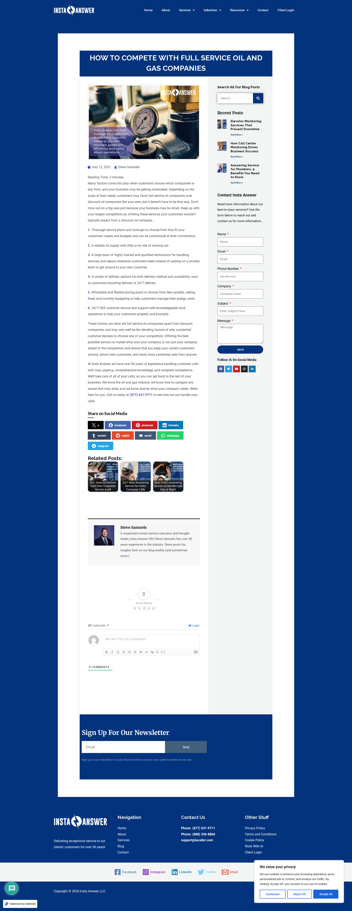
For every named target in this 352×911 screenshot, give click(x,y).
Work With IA (254, 846)
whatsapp (173, 435)
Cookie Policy (254, 840)
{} (157, 651)
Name (222, 234)
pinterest (147, 425)
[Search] (258, 98)
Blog (121, 846)
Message (224, 321)
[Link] (152, 652)
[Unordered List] (135, 652)
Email (221, 251)
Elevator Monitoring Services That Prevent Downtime (246, 125)
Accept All (325, 894)
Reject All (299, 894)
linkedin (173, 425)
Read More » (237, 134)
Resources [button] (237, 10)
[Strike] (123, 652)
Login (195, 625)
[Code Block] (146, 652)
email (148, 435)
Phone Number (228, 269)
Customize (273, 894)
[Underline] (118, 652)
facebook (120, 425)
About (166, 10)
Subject (223, 303)
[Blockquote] (141, 652)
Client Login (286, 10)
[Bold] (106, 652)
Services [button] (185, 10)
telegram (103, 446)
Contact (263, 10)
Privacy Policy (255, 828)
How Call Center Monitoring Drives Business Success (244, 147)
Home (148, 10)
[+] (163, 651)
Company (224, 286)
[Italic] (112, 652)
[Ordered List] (129, 652)
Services (124, 840)
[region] (299, 881)
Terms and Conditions (260, 834)
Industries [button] (210, 10)
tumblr (102, 435)
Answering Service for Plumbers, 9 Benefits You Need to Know (245, 171)
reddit (125, 435)
